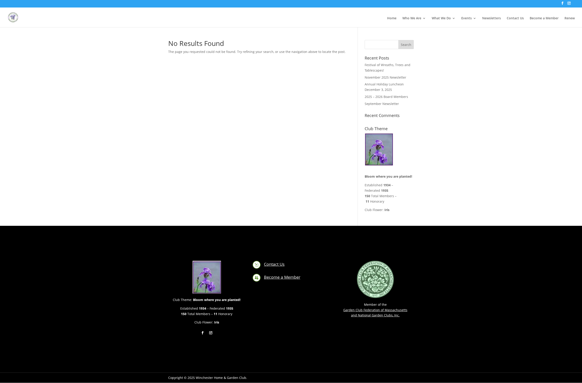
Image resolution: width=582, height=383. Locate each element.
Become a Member (544, 18)
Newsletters (491, 18)
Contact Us (515, 18)
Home (391, 18)
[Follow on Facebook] (202, 333)
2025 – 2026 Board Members (386, 97)
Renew (569, 18)
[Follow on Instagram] (211, 333)
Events (466, 18)
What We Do (441, 18)
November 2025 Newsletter (385, 77)
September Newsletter (382, 104)
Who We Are (411, 18)
